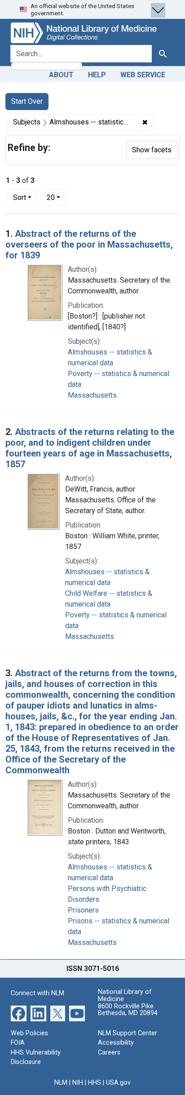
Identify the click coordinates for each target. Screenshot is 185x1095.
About (61, 75)
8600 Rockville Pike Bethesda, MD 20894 (128, 1009)
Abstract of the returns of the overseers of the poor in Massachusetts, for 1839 (89, 244)
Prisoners (83, 910)
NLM (60, 1082)
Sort (19, 197)
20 (56, 197)
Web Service (142, 75)
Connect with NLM (37, 993)
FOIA (18, 1042)
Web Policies (29, 1033)
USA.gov (118, 1082)
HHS (94, 1082)
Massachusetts (92, 395)
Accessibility (116, 1042)
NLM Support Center (127, 1033)
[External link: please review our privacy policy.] (18, 1012)
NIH (77, 1082)
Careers (109, 1052)
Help (97, 75)
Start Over (27, 101)
